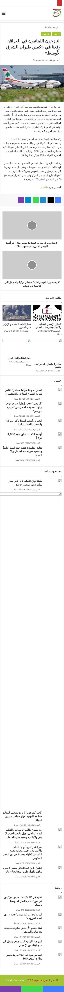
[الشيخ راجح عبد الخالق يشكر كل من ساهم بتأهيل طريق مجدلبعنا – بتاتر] (60, 867)
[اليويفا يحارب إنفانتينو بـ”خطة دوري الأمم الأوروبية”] (60, 914)
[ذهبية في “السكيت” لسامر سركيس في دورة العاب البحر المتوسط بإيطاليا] (60, 897)
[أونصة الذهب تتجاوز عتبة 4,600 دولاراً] (60, 434)
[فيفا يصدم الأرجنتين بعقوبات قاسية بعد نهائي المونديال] (60, 927)
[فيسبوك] (58, 200)
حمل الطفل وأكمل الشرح (19, 358)
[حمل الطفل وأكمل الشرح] (16, 347)
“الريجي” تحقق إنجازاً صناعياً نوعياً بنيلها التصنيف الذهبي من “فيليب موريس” (24, 407)
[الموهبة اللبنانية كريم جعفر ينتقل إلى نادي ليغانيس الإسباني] (60, 941)
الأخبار (44, 187)
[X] (51, 200)
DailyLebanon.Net (15, 980)
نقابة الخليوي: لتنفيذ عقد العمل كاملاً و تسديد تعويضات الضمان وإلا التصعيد (22, 451)
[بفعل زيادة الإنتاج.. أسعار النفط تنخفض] (47, 350)
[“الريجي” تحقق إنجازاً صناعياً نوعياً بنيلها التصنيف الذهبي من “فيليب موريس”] (60, 403)
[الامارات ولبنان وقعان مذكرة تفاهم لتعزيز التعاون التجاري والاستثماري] (60, 389)
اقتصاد (47, 27)
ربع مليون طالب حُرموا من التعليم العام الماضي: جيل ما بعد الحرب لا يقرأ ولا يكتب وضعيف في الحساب (23, 833)
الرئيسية (55, 27)
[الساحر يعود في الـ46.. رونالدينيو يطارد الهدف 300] (60, 954)
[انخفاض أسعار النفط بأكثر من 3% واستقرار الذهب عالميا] (60, 420)
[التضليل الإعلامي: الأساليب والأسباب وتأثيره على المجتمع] (47, 313)
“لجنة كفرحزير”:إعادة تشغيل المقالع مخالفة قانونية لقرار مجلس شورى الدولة (22, 816)
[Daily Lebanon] (57, 13)
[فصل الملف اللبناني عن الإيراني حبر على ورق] (16, 313)
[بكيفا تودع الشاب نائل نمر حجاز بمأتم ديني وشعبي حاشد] (60, 480)
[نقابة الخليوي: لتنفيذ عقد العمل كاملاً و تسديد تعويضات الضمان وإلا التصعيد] (60, 447)
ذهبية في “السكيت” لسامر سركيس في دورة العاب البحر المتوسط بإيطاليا (23, 901)
